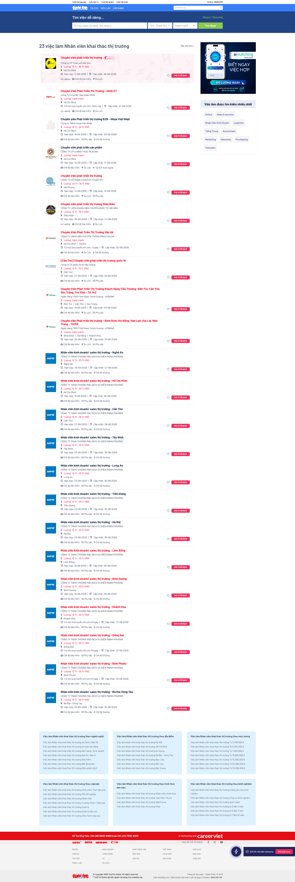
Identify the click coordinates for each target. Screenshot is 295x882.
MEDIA (75, 849)
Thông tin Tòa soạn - (196, 874)
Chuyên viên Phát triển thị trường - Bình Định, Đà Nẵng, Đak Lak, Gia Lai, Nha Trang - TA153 (109, 322)
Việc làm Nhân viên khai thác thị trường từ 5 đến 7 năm (217, 810)
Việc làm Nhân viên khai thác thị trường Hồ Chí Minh (142, 746)
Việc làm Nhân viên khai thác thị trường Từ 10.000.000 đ (218, 755)
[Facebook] (208, 842)
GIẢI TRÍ (135, 858)
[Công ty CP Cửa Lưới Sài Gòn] (50, 63)
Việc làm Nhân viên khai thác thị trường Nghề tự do (141, 802)
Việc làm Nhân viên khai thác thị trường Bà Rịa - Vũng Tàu (145, 755)
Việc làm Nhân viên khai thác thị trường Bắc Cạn (140, 763)
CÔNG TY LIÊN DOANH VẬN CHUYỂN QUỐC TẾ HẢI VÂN (89, 207)
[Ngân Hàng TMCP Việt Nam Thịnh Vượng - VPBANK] (50, 294)
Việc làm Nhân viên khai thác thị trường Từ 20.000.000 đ (218, 763)
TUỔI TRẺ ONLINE (79, 2)
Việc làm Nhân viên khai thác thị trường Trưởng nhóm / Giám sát (74, 802)
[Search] (221, 8)
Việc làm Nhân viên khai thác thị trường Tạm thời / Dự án (144, 797)
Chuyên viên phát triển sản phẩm (81, 147)
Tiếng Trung (211, 131)
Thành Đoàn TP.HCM (214, 874)
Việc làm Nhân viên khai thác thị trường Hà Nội (139, 742)
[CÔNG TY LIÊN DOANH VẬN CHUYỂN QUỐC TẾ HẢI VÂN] (50, 210)
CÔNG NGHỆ (107, 854)
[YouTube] (221, 842)
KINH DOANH (107, 849)
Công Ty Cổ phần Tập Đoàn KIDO (78, 94)
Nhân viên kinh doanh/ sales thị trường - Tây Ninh (92, 437)
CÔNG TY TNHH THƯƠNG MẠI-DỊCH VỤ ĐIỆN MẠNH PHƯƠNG (92, 356)
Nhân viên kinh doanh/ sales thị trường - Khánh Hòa (93, 607)
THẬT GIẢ (197, 858)
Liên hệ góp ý (196, 877)
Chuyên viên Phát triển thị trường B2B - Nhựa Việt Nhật (95, 119)
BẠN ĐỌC (197, 854)
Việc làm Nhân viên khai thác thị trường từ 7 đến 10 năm (217, 815)
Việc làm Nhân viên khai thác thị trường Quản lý (66, 807)
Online (208, 114)
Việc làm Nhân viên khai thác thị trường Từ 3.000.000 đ (217, 742)
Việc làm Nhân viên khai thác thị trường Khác (139, 806)
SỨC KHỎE (167, 858)
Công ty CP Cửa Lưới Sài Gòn (76, 62)
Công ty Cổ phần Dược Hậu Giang (78, 264)
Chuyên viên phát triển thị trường (81, 57)
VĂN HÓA (136, 854)
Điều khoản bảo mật (180, 877)
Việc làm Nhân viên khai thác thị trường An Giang (140, 751)
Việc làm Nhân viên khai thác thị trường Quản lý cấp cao (70, 811)
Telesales (210, 147)
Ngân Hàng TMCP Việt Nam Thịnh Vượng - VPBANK (87, 296)
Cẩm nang (118, 8)
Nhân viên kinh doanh (217, 122)
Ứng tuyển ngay (180, 75)
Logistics (239, 122)
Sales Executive (225, 114)
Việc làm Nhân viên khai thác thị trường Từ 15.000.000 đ (218, 759)
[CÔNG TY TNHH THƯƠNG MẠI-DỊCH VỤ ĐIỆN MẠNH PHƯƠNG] (50, 358)
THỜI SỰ (75, 854)
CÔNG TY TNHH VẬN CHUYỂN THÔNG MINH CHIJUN (87, 236)
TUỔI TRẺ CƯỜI (122, 2)
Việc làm (105, 8)
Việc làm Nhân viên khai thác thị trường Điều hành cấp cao (71, 815)
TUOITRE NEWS (107, 2)
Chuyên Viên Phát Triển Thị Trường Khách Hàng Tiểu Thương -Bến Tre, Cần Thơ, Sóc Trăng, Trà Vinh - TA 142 (110, 290)
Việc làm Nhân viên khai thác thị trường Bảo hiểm (67, 759)
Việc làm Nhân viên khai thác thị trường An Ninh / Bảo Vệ (70, 742)
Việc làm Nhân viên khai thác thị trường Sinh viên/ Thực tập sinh (74, 789)
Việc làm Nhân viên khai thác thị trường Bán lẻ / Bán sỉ (69, 755)
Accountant (229, 131)
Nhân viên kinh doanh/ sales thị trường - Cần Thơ (92, 409)
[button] (168, 76)
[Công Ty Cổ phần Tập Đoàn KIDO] (50, 96)
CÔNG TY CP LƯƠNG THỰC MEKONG (79, 151)
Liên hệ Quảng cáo (161, 877)
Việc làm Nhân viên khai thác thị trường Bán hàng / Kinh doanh (73, 751)
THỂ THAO (167, 849)
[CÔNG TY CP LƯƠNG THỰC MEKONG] (50, 153)
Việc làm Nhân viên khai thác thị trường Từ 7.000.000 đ (217, 751)
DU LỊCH (105, 863)
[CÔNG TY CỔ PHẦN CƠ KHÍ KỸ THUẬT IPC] (50, 181)
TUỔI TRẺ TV (93, 2)
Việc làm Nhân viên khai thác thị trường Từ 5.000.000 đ (217, 746)
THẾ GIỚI (76, 858)
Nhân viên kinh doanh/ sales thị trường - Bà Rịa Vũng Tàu (97, 692)
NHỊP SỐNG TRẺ (139, 849)
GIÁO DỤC (197, 849)
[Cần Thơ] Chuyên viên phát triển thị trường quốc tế (93, 260)
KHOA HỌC (167, 854)
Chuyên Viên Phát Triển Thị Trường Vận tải (87, 232)
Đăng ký (207, 17)
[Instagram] (215, 842)
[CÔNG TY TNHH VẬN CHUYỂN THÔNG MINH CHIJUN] (50, 238)
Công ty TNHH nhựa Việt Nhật (76, 123)
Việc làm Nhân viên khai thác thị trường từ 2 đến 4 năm (217, 806)
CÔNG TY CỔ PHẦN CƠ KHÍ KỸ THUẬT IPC (82, 179)
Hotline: (212, 877)
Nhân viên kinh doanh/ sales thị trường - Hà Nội (91, 522)
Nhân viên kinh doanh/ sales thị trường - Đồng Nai (92, 635)
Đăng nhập (217, 17)
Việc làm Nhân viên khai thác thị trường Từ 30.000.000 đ (218, 768)
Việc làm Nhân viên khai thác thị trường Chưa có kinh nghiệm (220, 797)
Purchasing (242, 139)
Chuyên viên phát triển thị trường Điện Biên (88, 204)
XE (103, 858)
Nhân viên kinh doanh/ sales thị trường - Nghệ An (92, 352)
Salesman (226, 139)
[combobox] (109, 25)
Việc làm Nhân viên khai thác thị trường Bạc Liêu (140, 759)
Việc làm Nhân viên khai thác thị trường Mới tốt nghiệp (69, 794)
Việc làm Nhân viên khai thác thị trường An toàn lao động (70, 746)
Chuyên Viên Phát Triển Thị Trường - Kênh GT (89, 91)
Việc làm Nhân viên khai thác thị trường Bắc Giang (141, 768)
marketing (210, 139)
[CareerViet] (210, 836)
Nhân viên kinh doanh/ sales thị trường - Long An (92, 465)
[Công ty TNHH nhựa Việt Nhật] (50, 125)
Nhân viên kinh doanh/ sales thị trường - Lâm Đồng (93, 550)
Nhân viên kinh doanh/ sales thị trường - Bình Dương (94, 578)
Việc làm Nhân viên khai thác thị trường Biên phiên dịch (70, 768)
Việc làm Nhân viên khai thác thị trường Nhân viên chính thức (146, 793)
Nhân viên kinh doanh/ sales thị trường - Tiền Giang (93, 493)
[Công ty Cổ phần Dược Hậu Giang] (50, 266)
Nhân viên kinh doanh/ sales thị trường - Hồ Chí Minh (94, 380)
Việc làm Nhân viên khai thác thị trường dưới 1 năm (215, 802)
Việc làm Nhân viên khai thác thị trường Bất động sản (69, 763)
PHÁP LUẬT (77, 863)
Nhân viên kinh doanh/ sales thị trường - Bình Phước (93, 663)
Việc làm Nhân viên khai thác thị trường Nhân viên (67, 798)
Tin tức (94, 8)
